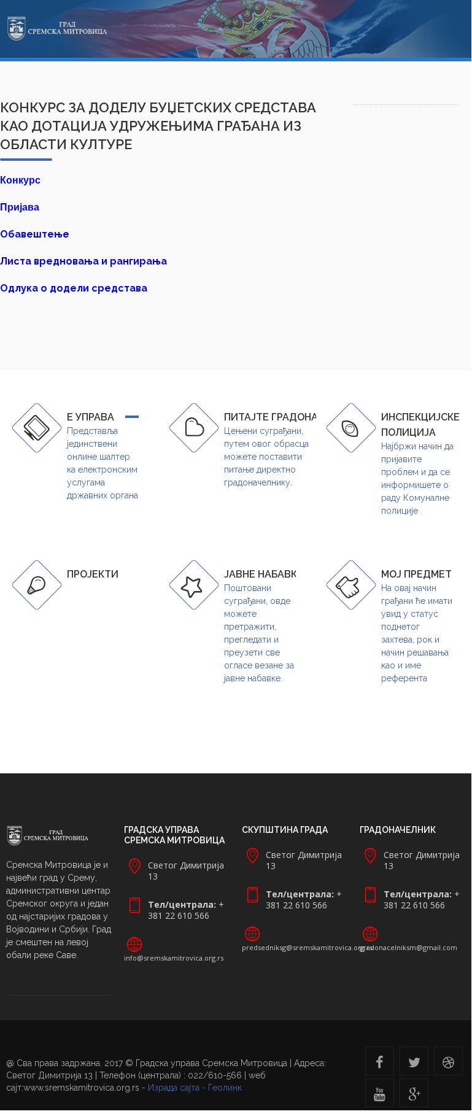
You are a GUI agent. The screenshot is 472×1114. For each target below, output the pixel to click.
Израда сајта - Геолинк (195, 1088)
